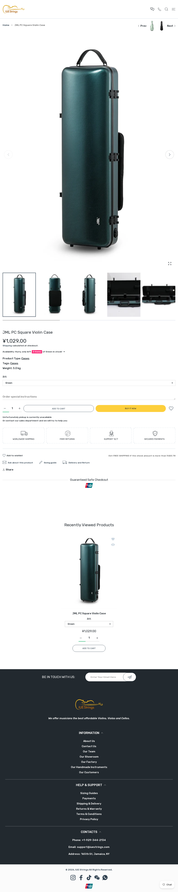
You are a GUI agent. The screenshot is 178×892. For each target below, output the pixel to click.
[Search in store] (166, 9)
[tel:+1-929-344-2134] (159, 9)
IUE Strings (81, 869)
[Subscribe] (129, 677)
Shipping (7, 345)
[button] (170, 155)
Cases (25, 358)
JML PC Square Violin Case (89, 613)
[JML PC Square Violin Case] (89, 572)
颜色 (5, 376)
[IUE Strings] (14, 9)
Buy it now (130, 408)
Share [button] (9, 469)
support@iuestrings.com (93, 847)
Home (6, 25)
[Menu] (173, 9)
